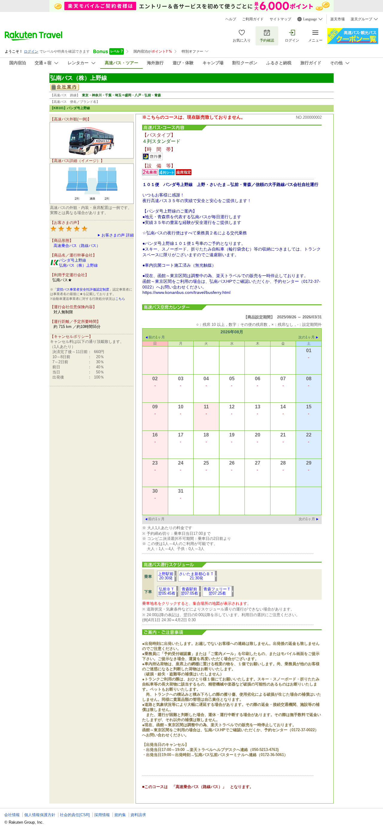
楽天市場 (337, 19)
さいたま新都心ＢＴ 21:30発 (196, 576)
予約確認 (267, 40)
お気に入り (242, 40)
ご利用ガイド (253, 19)
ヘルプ (230, 19)
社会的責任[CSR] (75, 815)
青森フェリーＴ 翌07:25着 (217, 591)
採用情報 (102, 815)
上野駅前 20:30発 (166, 576)
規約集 (120, 815)
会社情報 (12, 815)
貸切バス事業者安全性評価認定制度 (83, 289)
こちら (120, 298)
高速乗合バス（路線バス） (77, 245)
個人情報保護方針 (39, 815)
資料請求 (138, 815)
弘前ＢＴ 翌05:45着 (166, 591)
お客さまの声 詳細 (117, 235)
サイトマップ (280, 19)
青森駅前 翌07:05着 (189, 591)
